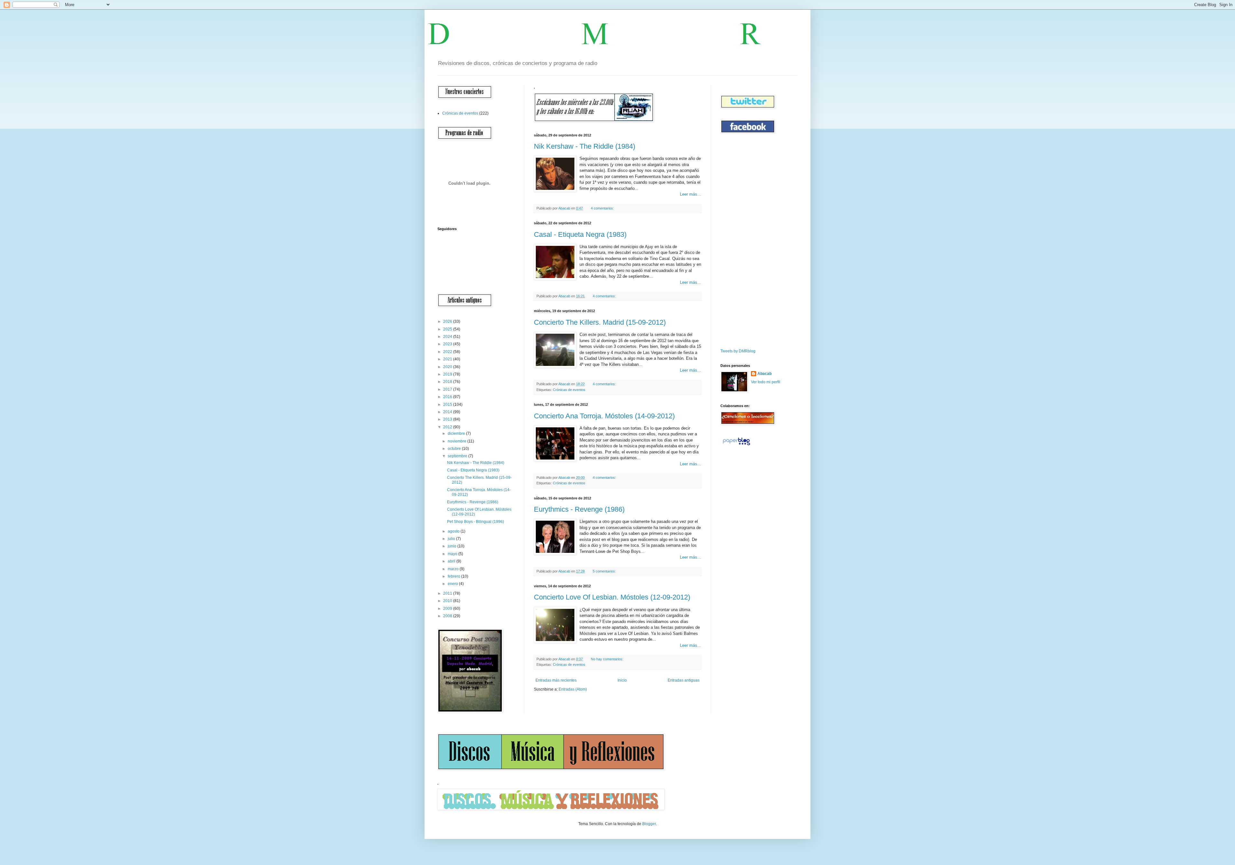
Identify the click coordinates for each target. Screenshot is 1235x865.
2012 (448, 427)
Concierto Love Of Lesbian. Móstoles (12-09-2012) (612, 597)
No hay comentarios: (607, 659)
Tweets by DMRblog (737, 351)
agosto (454, 531)
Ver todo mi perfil (765, 382)
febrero (454, 576)
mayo (453, 554)
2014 (448, 412)
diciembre (457, 433)
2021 (448, 359)
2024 (448, 336)
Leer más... (690, 194)
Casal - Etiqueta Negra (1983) (580, 234)
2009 (448, 608)
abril (452, 561)
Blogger (649, 824)
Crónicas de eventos (569, 390)
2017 (448, 389)
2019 (448, 374)
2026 (448, 321)
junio (452, 546)
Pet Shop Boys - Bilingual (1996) (475, 521)
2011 (448, 593)
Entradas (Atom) (573, 689)
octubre (455, 448)
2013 (448, 419)
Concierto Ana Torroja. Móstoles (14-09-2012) (604, 416)
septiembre (458, 456)
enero (453, 583)
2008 (448, 616)
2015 (448, 404)
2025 (448, 329)
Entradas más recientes (556, 680)
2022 (448, 351)
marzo (454, 569)
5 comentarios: (605, 571)
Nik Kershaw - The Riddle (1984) (584, 146)
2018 (448, 381)
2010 (448, 601)
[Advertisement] (739, 241)
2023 (448, 344)
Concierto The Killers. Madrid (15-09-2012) (600, 322)
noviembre (457, 441)
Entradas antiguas (684, 680)
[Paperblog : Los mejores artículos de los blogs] (736, 445)
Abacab (764, 373)
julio (452, 538)
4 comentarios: (603, 208)
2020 (448, 367)
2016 (448, 397)
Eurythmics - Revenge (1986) (579, 509)
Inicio (622, 680)
